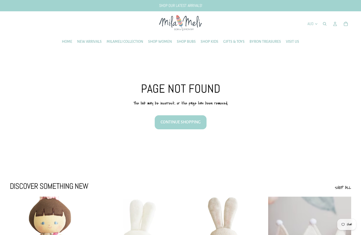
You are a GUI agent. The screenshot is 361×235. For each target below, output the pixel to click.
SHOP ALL (343, 188)
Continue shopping (181, 122)
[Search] (324, 23)
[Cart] (345, 23)
